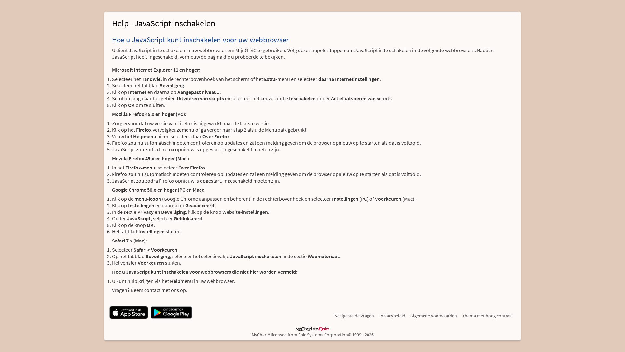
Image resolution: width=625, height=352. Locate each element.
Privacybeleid (392, 316)
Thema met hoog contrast (487, 316)
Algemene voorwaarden (433, 316)
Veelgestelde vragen (354, 316)
